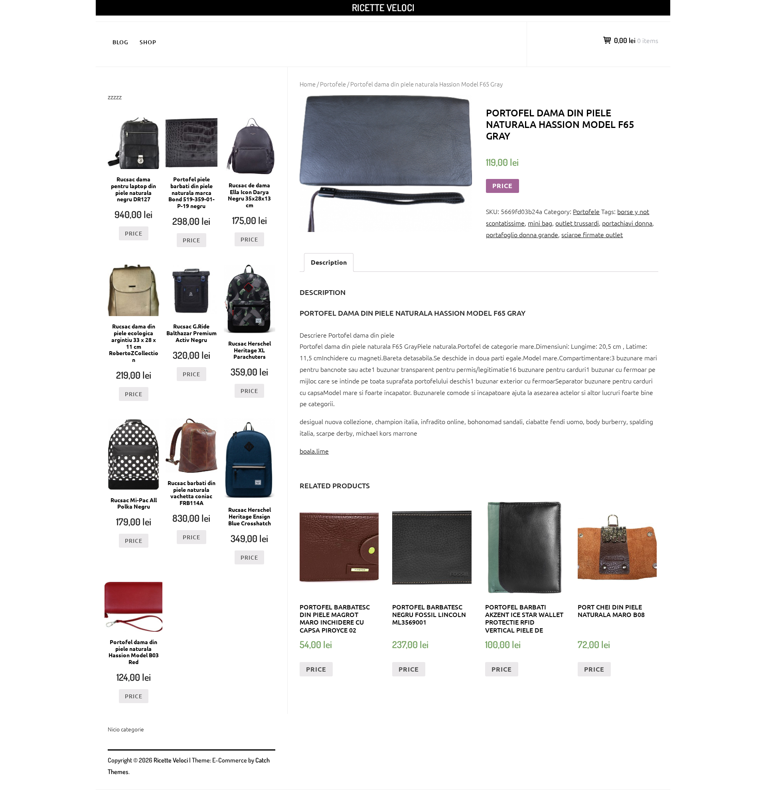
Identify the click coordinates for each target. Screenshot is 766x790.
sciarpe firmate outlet (592, 234)
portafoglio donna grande (522, 234)
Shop (148, 42)
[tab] (328, 262)
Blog (120, 42)
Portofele (333, 84)
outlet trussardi (577, 222)
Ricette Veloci (383, 7)
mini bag (540, 222)
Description (329, 262)
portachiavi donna (627, 222)
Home (308, 84)
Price (502, 185)
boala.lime (314, 450)
